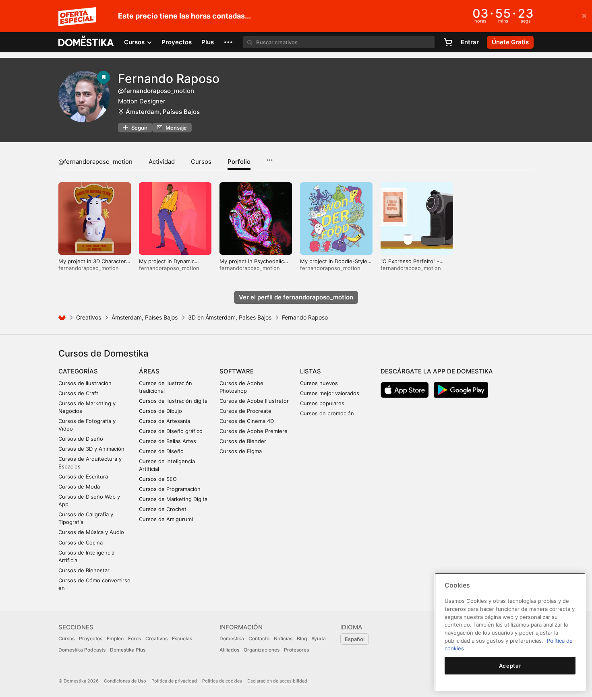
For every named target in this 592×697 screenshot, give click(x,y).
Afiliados (229, 650)
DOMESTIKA (86, 42)
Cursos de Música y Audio (91, 532)
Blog (302, 638)
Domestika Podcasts (82, 650)
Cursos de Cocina (80, 542)
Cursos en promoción (327, 413)
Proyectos (176, 42)
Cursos (201, 161)
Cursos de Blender (242, 441)
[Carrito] (447, 42)
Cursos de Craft (78, 393)
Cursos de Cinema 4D (246, 421)
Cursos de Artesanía (164, 421)
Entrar (470, 42)
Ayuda (318, 638)
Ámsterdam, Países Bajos (163, 111)
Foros (134, 638)
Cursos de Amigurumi (166, 519)
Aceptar (510, 665)
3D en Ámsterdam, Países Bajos (229, 317)
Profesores (296, 650)
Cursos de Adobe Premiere (253, 431)
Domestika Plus (127, 650)
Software (236, 371)
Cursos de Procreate (245, 411)
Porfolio (239, 161)
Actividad (162, 161)
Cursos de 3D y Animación (91, 448)
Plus (207, 42)
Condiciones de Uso (125, 681)
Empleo (115, 638)
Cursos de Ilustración (85, 383)
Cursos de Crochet (162, 509)
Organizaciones (261, 650)
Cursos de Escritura (83, 476)
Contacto (258, 638)
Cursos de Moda (79, 486)
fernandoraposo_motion (88, 268)
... (270, 157)
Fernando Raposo (168, 78)
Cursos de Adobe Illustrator (254, 401)
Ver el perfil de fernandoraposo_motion (296, 297)
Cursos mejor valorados (329, 393)
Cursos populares (322, 403)
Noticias (283, 638)
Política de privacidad (174, 681)
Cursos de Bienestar (84, 570)
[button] (228, 42)
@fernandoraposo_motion (95, 161)
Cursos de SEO (158, 479)
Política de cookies (222, 681)
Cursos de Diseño (80, 438)
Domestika (231, 638)
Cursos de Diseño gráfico (171, 431)
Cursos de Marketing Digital (174, 499)
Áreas (149, 371)
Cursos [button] (135, 42)
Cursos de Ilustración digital (174, 401)
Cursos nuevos (319, 383)
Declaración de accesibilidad (277, 681)
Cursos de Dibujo (160, 411)
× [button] (584, 15)
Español (354, 639)
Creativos (88, 317)
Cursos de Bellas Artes (167, 441)
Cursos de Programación (170, 489)
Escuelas (182, 638)
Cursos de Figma (240, 451)
